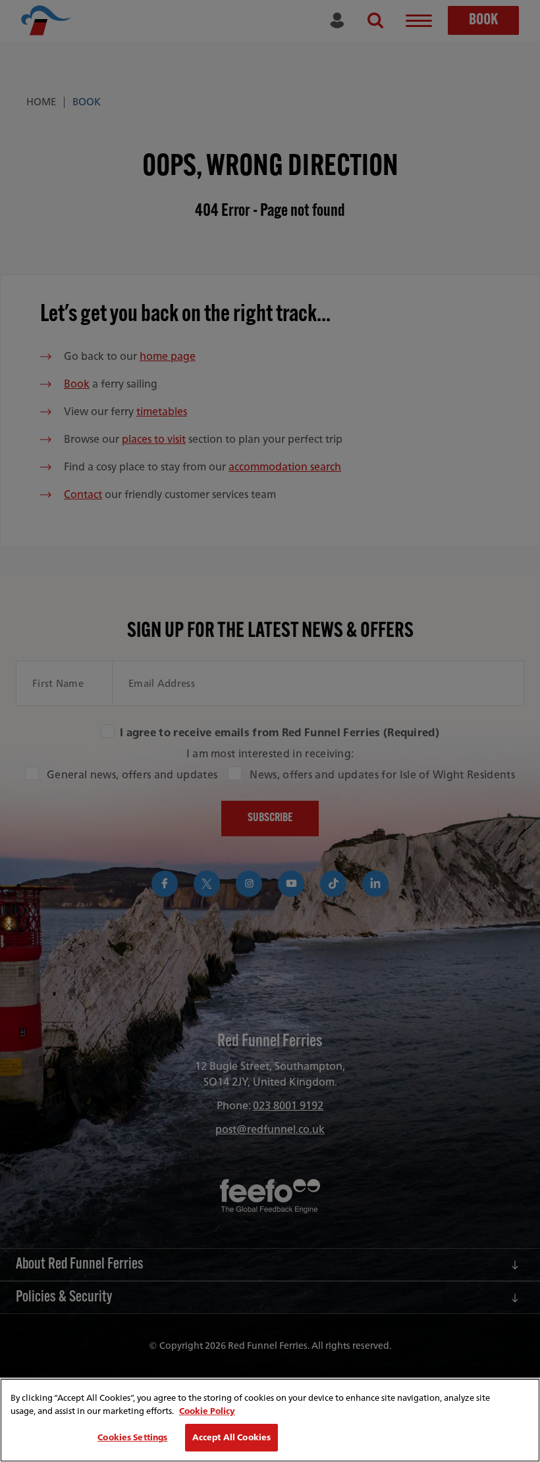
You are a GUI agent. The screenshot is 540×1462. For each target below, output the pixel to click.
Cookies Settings (132, 1437)
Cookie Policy (207, 1411)
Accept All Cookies (231, 1437)
